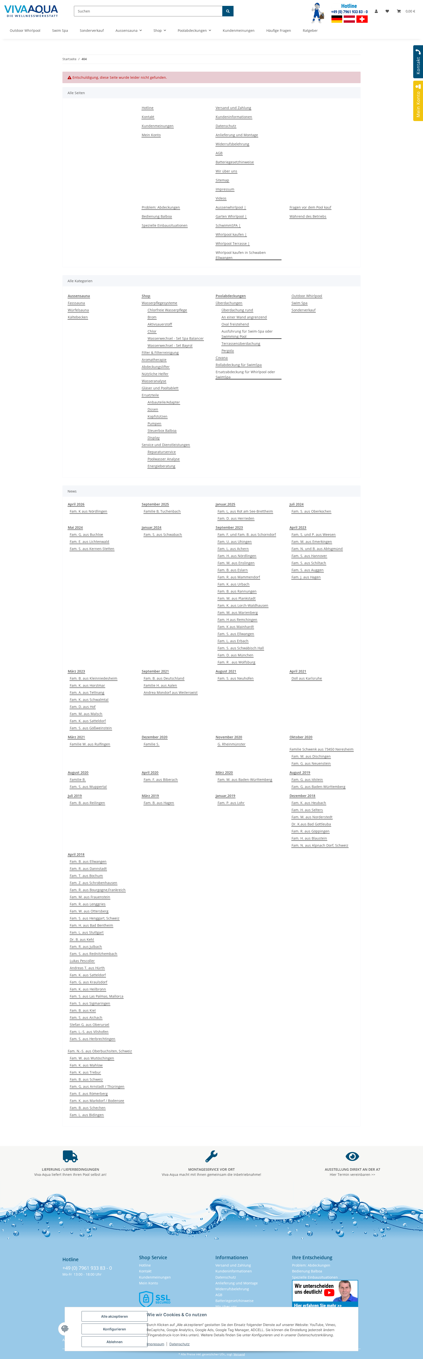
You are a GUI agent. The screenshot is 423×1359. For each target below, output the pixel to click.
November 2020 (229, 737)
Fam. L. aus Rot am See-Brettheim (245, 511)
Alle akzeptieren (114, 1316)
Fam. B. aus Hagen (159, 802)
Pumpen (154, 423)
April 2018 (76, 854)
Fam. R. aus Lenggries (88, 904)
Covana (222, 357)
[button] (376, 11)
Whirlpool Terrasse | (233, 243)
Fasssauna (76, 303)
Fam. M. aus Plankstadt (237, 598)
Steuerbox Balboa (162, 430)
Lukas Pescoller (82, 960)
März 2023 (76, 671)
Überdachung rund (237, 310)
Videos (221, 198)
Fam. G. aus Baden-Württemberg (318, 786)
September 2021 (155, 671)
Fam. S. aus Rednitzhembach (93, 953)
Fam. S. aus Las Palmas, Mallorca (96, 996)
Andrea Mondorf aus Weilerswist (171, 692)
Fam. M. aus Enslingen (236, 563)
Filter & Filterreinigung (160, 352)
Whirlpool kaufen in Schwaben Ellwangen (241, 255)
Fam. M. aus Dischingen (311, 756)
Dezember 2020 (154, 737)
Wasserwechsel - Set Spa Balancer (176, 338)
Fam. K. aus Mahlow (86, 1065)
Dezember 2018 (302, 795)
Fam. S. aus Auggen (308, 570)
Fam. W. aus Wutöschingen (92, 1058)
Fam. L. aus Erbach (233, 641)
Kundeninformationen (234, 116)
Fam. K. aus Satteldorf (88, 721)
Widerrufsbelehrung (232, 144)
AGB (219, 153)
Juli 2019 (75, 795)
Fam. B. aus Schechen (88, 1107)
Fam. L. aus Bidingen (87, 1114)
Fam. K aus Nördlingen (88, 511)
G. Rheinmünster (232, 744)
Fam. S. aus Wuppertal (88, 786)
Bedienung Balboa (157, 216)
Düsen (153, 409)
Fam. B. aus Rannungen (237, 591)
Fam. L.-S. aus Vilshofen (89, 1031)
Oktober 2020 (301, 737)
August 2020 (78, 772)
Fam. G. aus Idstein (307, 779)
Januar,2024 (151, 527)
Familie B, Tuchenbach (162, 511)
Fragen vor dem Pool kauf (310, 207)
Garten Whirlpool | (231, 216)
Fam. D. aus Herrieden (236, 518)
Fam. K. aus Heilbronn (88, 989)
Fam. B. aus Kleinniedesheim (93, 678)
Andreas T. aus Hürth (87, 968)
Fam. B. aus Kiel (83, 1010)
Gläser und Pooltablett (160, 388)
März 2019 (150, 795)
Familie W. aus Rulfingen (90, 744)
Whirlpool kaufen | (231, 234)
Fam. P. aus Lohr (231, 802)
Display (154, 437)
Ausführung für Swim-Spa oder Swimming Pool (247, 334)
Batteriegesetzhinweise (235, 162)
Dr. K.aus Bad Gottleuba (311, 824)
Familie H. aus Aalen (160, 685)
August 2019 (300, 772)
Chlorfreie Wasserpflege (167, 310)
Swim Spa (299, 303)
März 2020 (224, 772)
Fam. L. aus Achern (233, 548)
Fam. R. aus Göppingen (310, 831)
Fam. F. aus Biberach (161, 779)
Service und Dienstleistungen (166, 444)
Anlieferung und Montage (237, 135)
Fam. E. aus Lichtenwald (89, 541)
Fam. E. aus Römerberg (89, 1093)
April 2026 (76, 504)
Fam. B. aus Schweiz (86, 1079)
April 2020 (150, 772)
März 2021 (76, 737)
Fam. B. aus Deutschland (164, 678)
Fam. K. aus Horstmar (87, 685)
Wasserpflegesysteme (159, 303)
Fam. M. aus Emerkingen (312, 541)
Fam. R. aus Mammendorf (239, 577)
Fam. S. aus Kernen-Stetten (92, 548)
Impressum (155, 1344)
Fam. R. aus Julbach (86, 946)
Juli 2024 (297, 504)
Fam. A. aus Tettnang (87, 692)
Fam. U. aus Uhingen (235, 541)
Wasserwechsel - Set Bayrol (170, 345)
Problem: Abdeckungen (161, 207)
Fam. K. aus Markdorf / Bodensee (97, 1100)
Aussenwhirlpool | (231, 207)
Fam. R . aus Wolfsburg (236, 662)
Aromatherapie (154, 359)
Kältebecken (78, 317)
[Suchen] (228, 11)
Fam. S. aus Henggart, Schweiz (94, 918)
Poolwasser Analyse (164, 459)
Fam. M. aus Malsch (86, 713)
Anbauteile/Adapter (164, 402)
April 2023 (298, 527)
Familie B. (78, 779)
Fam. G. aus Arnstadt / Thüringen (97, 1086)
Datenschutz (179, 1344)
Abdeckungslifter (156, 366)
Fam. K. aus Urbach (233, 584)
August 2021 (226, 671)
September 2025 (155, 504)
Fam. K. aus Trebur (85, 1072)
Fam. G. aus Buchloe (86, 534)
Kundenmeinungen (158, 126)
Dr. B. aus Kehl (82, 939)
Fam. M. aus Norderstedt (312, 817)
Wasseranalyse (154, 381)
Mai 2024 (75, 527)
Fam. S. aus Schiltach (309, 563)
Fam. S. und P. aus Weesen (314, 534)
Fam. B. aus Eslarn (233, 570)
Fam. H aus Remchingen (237, 619)
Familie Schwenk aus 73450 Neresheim (321, 749)
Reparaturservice (162, 451)
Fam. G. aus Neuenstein (311, 763)
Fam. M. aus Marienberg (238, 612)
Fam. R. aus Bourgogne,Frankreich (98, 889)
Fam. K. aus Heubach (309, 802)
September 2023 (229, 527)
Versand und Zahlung (233, 107)
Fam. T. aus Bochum (86, 875)
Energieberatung (161, 466)
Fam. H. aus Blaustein (309, 838)
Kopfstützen (157, 416)
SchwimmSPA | (228, 225)
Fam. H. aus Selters (307, 810)
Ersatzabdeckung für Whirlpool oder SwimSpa (245, 374)
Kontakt (148, 116)
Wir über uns (226, 171)
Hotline (147, 107)
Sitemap (222, 180)
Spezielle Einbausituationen (165, 225)
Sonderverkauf (304, 310)
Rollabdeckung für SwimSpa (239, 364)
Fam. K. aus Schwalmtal (89, 699)
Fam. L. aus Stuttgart (87, 932)
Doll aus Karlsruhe (307, 678)
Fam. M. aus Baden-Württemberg (245, 779)
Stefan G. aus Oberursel (89, 1024)
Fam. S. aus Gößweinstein (91, 728)
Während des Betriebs (308, 216)
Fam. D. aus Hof (82, 706)
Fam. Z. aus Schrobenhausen (93, 882)
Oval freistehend (235, 324)
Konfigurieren (114, 1329)
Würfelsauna (78, 310)
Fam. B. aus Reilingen (87, 802)
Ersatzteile (150, 395)
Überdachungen (229, 303)
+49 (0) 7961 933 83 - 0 (87, 1268)
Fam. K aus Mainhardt (236, 626)
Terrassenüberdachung (241, 343)
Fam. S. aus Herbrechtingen (92, 1038)
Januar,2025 (225, 504)
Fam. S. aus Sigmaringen (90, 1003)
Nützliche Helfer (155, 373)
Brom (152, 317)
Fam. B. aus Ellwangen (88, 861)
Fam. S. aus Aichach (86, 1017)
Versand (239, 1354)
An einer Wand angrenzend (244, 317)
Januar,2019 (225, 795)
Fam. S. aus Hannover (309, 555)
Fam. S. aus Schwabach (163, 534)
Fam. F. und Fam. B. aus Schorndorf (247, 534)
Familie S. (151, 744)
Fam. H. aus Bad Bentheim (91, 925)
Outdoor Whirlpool (307, 295)
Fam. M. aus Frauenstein (90, 897)
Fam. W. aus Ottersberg (89, 911)
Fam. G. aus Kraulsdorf (88, 982)
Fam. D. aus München (235, 655)
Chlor (152, 331)
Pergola (228, 350)
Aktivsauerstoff (160, 324)
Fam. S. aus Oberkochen (311, 511)
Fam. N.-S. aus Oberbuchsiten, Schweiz (100, 1051)
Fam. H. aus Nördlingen (237, 555)
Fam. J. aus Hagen (306, 577)
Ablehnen (114, 1342)
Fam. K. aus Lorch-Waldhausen (243, 605)
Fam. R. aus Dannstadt (88, 868)
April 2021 (298, 671)
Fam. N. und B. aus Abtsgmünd (317, 548)
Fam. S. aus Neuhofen (236, 678)
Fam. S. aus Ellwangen (236, 633)
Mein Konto (151, 135)
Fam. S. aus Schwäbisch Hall (241, 648)
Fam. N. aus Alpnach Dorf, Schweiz (320, 845)
